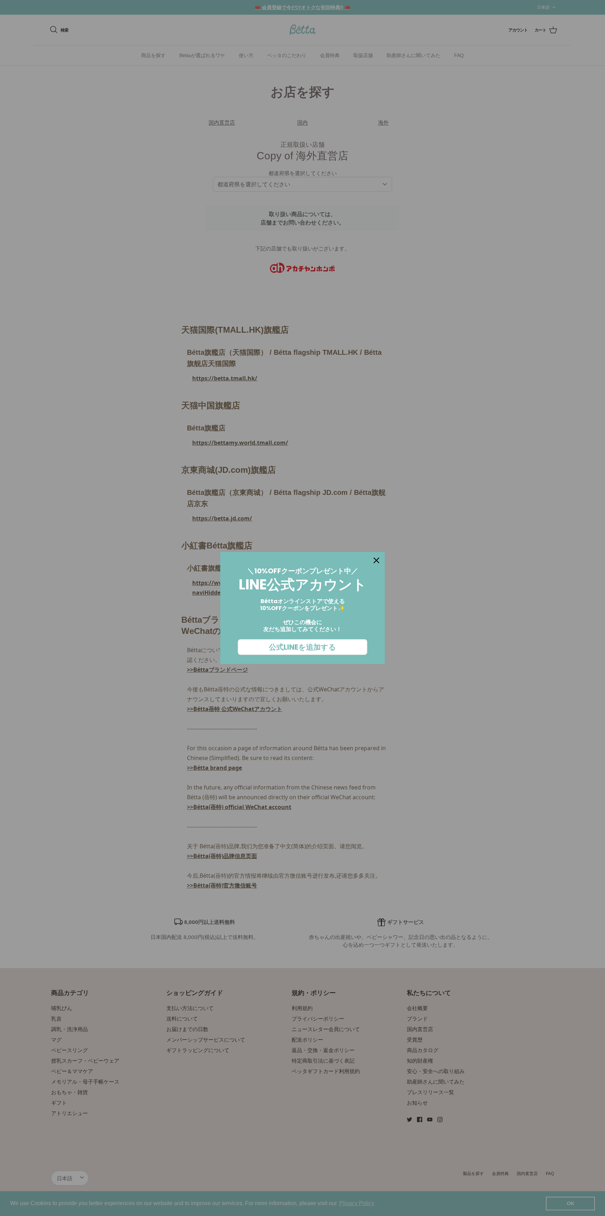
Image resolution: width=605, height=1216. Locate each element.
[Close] (376, 560)
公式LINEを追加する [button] (302, 647)
